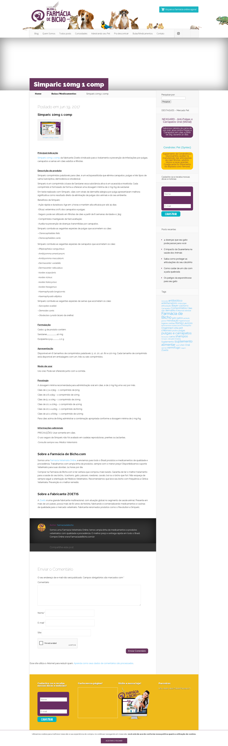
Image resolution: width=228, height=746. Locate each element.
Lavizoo (188, 323)
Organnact (167, 327)
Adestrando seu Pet (100, 33)
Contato (160, 33)
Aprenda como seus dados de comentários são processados (103, 663)
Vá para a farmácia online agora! (180, 9)
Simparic (164, 339)
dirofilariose (179, 311)
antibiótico (175, 300)
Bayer (175, 305)
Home (38, 94)
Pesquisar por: (168, 94)
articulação (166, 306)
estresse (188, 310)
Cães (189, 308)
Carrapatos (165, 308)
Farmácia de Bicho (172, 315)
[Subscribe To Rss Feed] (194, 33)
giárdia (163, 321)
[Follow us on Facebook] (186, 33)
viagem (183, 348)
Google (78, 547)
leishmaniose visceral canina (171, 325)
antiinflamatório (169, 303)
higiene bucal (184, 321)
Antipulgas (182, 303)
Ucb (177, 345)
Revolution (165, 337)
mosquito (186, 325)
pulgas (182, 330)
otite (176, 328)
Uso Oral (185, 344)
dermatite (170, 310)
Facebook (83, 547)
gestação (186, 318)
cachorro (183, 305)
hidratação (173, 320)
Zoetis (43, 500)
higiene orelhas (168, 323)
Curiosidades (81, 33)
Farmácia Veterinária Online (63, 460)
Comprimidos (179, 308)
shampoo (181, 336)
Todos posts (65, 33)
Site (39, 632)
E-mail (41, 622)
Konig (179, 323)
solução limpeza (174, 339)
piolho (175, 330)
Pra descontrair (121, 33)
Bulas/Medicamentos (143, 33)
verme (164, 348)
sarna (172, 336)
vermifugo (173, 347)
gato (174, 318)
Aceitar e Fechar (114, 741)
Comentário (43, 582)
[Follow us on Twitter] (178, 33)
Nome (41, 613)
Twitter (88, 547)
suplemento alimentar (177, 342)
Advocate (164, 301)
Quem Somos (48, 33)
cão (163, 310)
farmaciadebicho (65, 525)
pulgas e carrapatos (176, 333)
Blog (36, 33)
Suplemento (167, 341)
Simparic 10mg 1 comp (50, 137)
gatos (180, 318)
